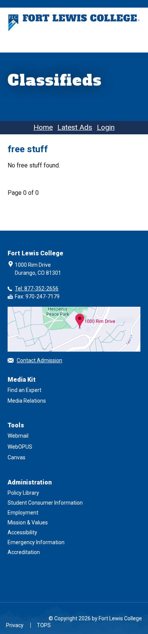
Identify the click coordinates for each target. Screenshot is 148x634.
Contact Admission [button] (39, 360)
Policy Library (23, 492)
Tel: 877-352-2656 (36, 288)
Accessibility (22, 532)
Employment (23, 512)
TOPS (44, 625)
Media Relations (27, 400)
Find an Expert (24, 390)
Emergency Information (36, 542)
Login (106, 127)
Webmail (18, 435)
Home (43, 127)
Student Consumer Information (45, 502)
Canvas (16, 457)
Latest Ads (74, 127)
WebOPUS (20, 446)
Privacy (15, 625)
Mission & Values (28, 522)
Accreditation (24, 552)
